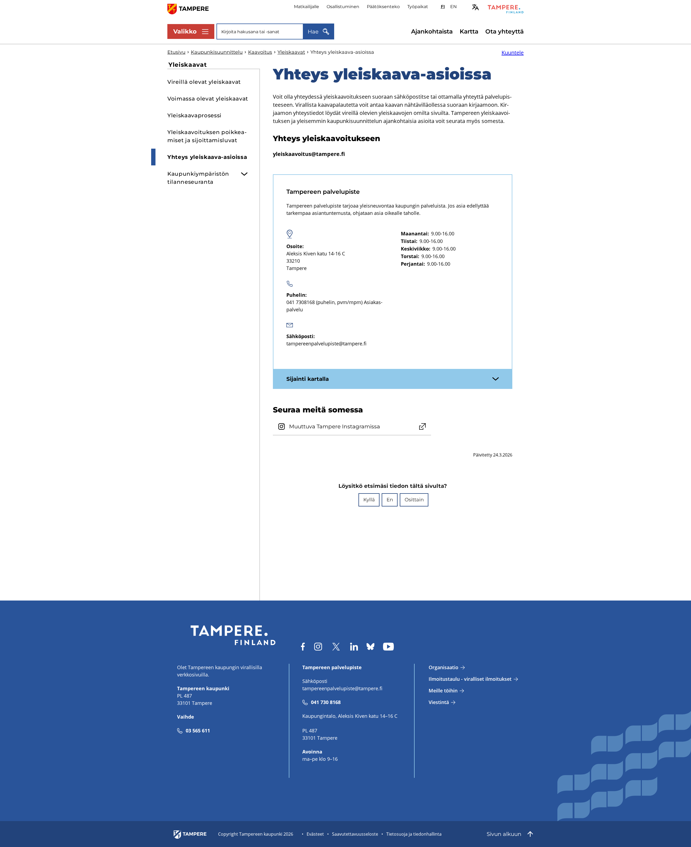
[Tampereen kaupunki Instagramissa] (318, 646)
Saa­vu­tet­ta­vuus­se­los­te (355, 834)
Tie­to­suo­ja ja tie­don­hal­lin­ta (414, 834)
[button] (369, 499)
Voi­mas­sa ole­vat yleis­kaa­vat (207, 98)
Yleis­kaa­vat (291, 52)
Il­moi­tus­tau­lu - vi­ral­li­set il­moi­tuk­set (470, 679)
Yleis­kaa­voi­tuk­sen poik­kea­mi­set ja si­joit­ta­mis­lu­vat (207, 136)
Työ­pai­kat (417, 6)
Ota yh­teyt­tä (504, 31)
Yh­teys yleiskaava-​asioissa (207, 157)
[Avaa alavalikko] (244, 171)
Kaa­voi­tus (260, 52)
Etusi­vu (176, 52)
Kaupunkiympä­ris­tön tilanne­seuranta (198, 178)
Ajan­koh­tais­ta (432, 31)
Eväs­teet (315, 834)
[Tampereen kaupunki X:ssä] (336, 646)
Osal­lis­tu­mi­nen (343, 6)
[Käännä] (475, 7)
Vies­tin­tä (439, 702)
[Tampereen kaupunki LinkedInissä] (354, 646)
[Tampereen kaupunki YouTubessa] (388, 646)
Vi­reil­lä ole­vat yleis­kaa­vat (204, 82)
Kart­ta (469, 31)
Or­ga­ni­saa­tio (443, 667)
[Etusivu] (191, 8)
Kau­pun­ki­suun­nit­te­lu (217, 52)
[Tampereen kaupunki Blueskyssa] (370, 646)
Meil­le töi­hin (443, 690)
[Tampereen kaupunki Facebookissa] (303, 646)
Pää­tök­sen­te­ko (383, 6)
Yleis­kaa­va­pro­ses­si (194, 115)
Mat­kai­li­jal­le (306, 6)
